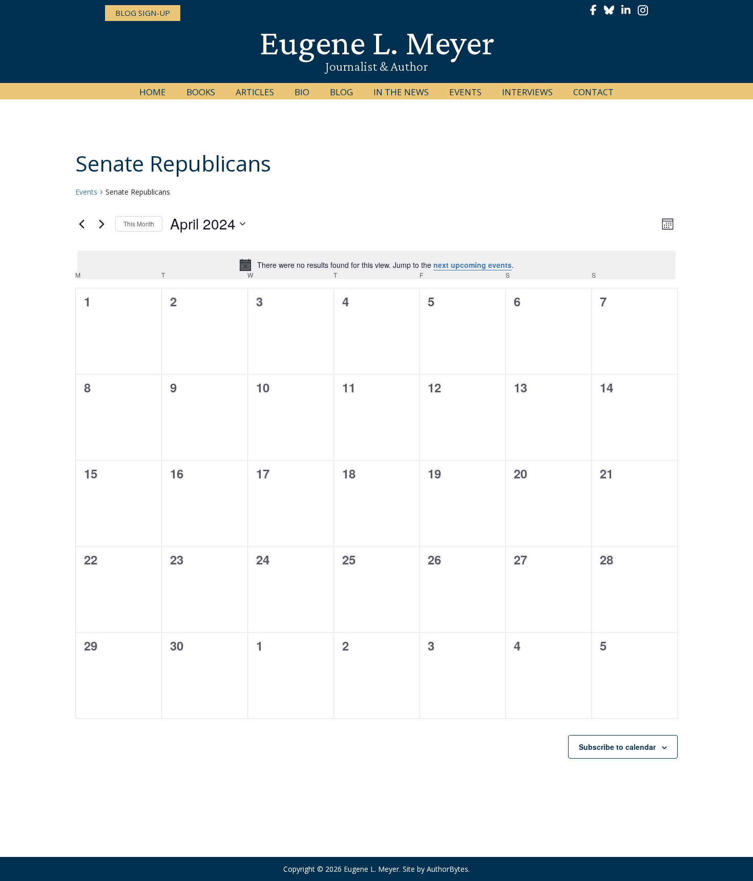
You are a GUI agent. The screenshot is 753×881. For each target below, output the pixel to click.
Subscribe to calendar (617, 747)
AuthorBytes (447, 869)
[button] (142, 13)
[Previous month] (81, 224)
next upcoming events (472, 265)
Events (86, 192)
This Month (138, 223)
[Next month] (101, 224)
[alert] (376, 264)
